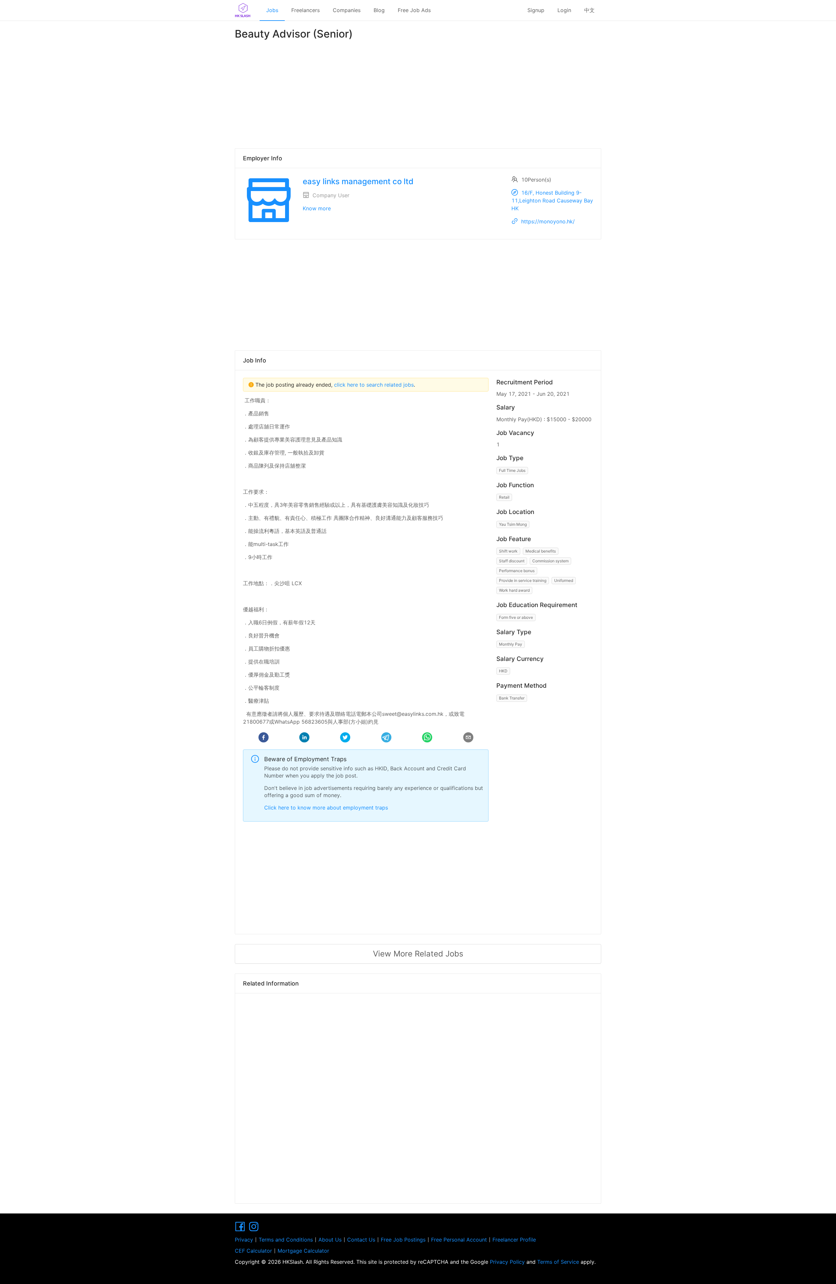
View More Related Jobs (418, 953)
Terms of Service (558, 1262)
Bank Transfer (511, 698)
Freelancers (305, 10)
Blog (379, 10)
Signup (535, 10)
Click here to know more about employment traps (326, 807)
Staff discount (511, 560)
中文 (589, 10)
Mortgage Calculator (303, 1250)
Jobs (272, 10)
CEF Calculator (253, 1250)
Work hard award (514, 590)
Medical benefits (540, 551)
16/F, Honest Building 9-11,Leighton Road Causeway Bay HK (552, 200)
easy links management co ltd (358, 181)
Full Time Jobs (512, 470)
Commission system (550, 560)
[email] (468, 738)
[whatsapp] (427, 738)
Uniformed (563, 580)
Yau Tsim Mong (513, 524)
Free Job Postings (403, 1239)
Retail (504, 497)
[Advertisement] (418, 92)
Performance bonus (517, 570)
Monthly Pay (510, 644)
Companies (347, 10)
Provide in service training (522, 580)
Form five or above (516, 617)
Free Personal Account (459, 1239)
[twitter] (345, 738)
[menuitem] (272, 10)
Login (564, 10)
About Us (330, 1239)
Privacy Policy (507, 1262)
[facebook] (263, 738)
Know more (317, 208)
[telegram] (386, 738)
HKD (503, 670)
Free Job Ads (414, 10)
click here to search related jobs (373, 384)
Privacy (244, 1239)
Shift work (508, 551)
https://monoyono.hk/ (548, 221)
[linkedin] (304, 738)
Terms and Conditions (286, 1239)
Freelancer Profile (514, 1239)
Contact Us (361, 1239)
